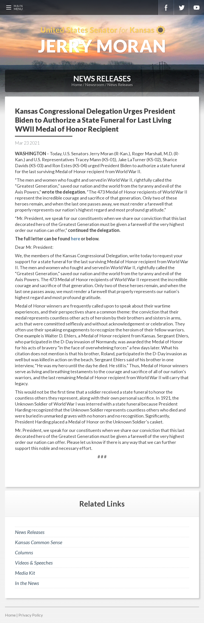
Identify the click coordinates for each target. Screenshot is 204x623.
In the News (27, 583)
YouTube (196, 7)
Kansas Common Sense (38, 542)
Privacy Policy (30, 615)
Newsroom (94, 84)
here (75, 238)
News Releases (120, 84)
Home (76, 84)
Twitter (181, 7)
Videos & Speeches (34, 563)
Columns (24, 552)
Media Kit (25, 573)
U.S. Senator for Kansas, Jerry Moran (102, 40)
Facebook (166, 7)
